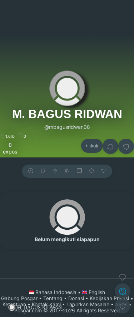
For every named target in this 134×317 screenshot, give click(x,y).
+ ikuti (91, 145)
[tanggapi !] (122, 277)
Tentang (53, 298)
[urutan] (55, 171)
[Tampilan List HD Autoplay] (79, 171)
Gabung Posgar (19, 298)
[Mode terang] (91, 171)
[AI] (122, 290)
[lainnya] (126, 146)
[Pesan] (110, 146)
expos (10, 148)
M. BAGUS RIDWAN (67, 114)
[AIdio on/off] (67, 171)
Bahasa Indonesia (56, 292)
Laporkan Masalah (87, 304)
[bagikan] (43, 171)
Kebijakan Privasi (109, 298)
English (96, 292)
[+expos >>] (30, 171)
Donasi (76, 298)
